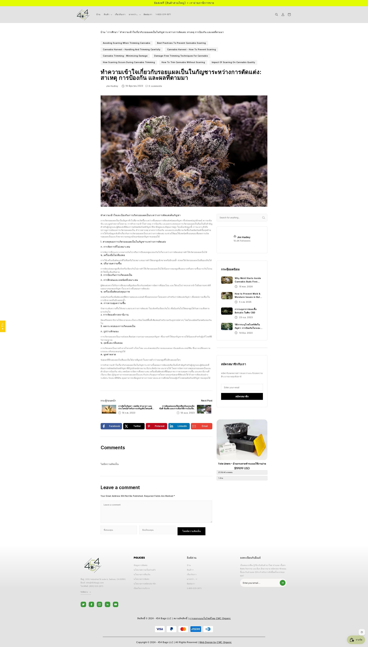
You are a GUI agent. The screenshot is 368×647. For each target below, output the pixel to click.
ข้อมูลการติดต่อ (140, 565)
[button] (107, 15)
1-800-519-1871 (194, 588)
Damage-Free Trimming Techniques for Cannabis (181, 56)
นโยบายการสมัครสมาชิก (145, 584)
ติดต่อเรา (191, 584)
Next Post (206, 400)
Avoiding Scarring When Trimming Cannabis (126, 43)
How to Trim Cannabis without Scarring (183, 62)
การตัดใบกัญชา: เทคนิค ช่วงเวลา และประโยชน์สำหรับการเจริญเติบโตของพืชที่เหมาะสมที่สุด (136, 407)
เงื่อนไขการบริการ (142, 588)
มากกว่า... (191, 579)
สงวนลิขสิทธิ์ (180, 618)
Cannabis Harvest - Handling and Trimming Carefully (131, 49)
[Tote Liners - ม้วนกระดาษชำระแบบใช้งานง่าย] (242, 439)
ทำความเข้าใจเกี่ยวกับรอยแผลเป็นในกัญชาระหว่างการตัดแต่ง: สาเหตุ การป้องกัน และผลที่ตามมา (172, 32)
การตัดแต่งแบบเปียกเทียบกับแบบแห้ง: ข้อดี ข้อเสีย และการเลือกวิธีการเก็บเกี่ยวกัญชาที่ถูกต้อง (177, 407)
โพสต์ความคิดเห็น (191, 531)
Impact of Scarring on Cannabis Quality (233, 62)
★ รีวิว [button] (3, 326)
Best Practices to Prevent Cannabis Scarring (181, 43)
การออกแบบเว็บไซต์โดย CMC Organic (210, 618)
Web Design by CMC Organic (215, 642)
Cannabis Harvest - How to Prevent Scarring (191, 49)
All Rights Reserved (186, 642)
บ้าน (103, 32)
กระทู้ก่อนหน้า (108, 400)
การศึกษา (112, 32)
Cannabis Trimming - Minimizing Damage (125, 56)
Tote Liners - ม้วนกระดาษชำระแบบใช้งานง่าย (242, 463)
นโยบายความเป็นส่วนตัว (145, 570)
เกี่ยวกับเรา (192, 574)
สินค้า (189, 570)
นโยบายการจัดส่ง (141, 579)
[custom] (83, 604)
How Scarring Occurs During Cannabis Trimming (129, 62)
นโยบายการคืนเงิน (142, 574)
